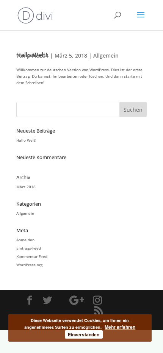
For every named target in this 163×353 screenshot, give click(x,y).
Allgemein (106, 55)
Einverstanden (83, 334)
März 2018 (26, 186)
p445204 (38, 55)
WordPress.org (29, 264)
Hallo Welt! (26, 140)
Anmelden (25, 239)
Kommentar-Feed (31, 256)
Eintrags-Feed (28, 248)
